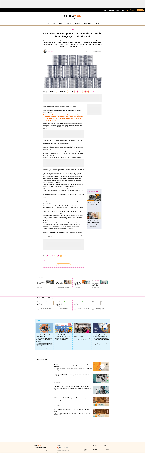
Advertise (95, 449)
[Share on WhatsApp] (75, 92)
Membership (107, 448)
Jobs (54, 23)
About (104, 10)
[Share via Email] (85, 92)
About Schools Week (97, 448)
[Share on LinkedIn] (83, 92)
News (47, 23)
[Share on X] (80, 92)
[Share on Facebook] (77, 92)
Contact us (86, 448)
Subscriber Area (120, 10)
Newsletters (106, 449)
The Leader (78, 23)
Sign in (132, 10)
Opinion (61, 23)
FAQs (85, 450)
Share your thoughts (63, 264)
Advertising (111, 10)
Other (97, 23)
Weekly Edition (88, 23)
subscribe (140, 10)
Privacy (85, 449)
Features (68, 23)
